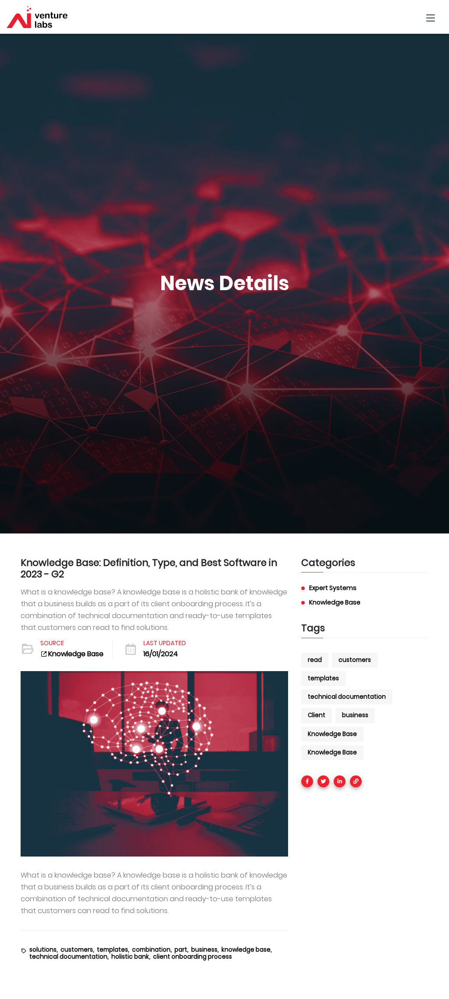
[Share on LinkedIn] (340, 781)
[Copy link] (356, 781)
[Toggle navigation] (430, 17)
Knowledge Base (75, 654)
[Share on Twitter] (323, 781)
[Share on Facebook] (307, 781)
